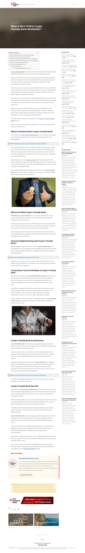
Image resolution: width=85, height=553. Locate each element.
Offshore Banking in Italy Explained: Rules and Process (46, 523)
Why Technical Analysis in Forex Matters (68, 262)
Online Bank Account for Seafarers (68, 317)
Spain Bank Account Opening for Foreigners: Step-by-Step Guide (69, 81)
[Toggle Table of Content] (37, 53)
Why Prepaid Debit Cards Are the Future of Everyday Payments (69, 112)
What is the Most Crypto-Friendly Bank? (20, 57)
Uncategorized (15, 23)
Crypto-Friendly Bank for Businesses (19, 62)
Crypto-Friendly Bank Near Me (17, 64)
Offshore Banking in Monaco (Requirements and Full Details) (69, 209)
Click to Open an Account (29, 4)
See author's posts (26, 474)
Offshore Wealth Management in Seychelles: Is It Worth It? (69, 399)
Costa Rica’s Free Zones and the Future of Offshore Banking (69, 183)
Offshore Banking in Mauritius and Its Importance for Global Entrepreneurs (69, 137)
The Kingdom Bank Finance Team (23, 68)
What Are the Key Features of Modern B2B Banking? (19, 523)
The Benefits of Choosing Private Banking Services (68, 235)
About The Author (16, 66)
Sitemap (42, 539)
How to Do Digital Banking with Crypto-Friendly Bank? (24, 59)
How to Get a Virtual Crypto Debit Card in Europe (68, 372)
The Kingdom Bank (66, 149)
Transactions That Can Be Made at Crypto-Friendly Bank (24, 60)
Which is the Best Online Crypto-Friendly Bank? (22, 55)
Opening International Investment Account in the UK (69, 342)
